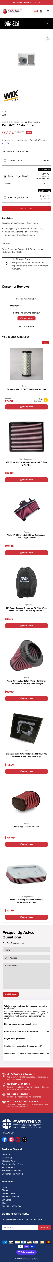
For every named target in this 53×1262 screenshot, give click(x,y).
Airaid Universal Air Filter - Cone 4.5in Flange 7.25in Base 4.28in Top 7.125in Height (26, 682)
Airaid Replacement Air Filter (26, 827)
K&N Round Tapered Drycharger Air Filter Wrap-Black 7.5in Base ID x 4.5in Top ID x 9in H (27, 609)
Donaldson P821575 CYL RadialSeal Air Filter (26, 389)
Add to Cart (27, 407)
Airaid (26, 532)
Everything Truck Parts (29, 1259)
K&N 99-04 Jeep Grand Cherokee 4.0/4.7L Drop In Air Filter (26, 463)
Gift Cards (6, 1200)
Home (4, 1187)
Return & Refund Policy (12, 1164)
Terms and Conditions (12, 1170)
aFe (26, 751)
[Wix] (11, 97)
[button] (36, 11)
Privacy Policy (8, 1167)
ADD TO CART (26, 208)
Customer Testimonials (12, 1174)
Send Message (11, 994)
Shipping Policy (9, 1161)
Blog (4, 1203)
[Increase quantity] (47, 183)
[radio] (26, 161)
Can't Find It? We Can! (12, 1206)
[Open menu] (48, 11)
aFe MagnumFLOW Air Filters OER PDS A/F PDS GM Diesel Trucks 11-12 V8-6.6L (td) (26, 755)
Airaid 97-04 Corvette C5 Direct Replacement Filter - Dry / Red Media (26, 536)
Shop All (6, 1190)
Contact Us (7, 1158)
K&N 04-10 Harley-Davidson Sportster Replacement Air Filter (26, 900)
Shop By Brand (8, 1193)
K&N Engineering (26, 459)
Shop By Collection (10, 1196)
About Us (6, 1154)
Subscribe (44, 1227)
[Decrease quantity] (40, 183)
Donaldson (26, 386)
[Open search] (4, 305)
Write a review (26, 318)
